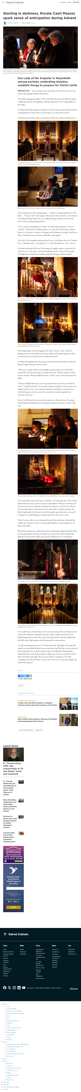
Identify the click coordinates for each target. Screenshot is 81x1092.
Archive (5, 1089)
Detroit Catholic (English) (11, 1087)
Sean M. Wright (38, 971)
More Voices (40, 978)
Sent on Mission (11, 1032)
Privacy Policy (56, 988)
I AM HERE (10, 1035)
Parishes (55, 964)
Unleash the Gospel (12, 1075)
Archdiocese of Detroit (56, 957)
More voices (10, 1056)
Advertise (71, 952)
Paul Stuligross (39, 975)
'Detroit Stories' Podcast (13, 1028)
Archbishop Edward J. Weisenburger (40, 951)
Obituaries (6, 971)
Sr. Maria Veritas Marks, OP (40, 957)
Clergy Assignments (7, 968)
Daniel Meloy (12, 23)
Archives (55, 954)
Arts (4, 964)
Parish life (39, 730)
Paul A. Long (40, 967)
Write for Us (72, 954)
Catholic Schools (6, 961)
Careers (54, 967)
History (8, 1037)
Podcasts (23, 952)
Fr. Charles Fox (11, 1049)
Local (33, 23)
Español (5, 973)
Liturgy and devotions (26, 730)
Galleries (23, 954)
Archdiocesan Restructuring (15, 1013)
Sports (5, 958)
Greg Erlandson (11, 1051)
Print (21, 685)
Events (5, 976)
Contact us (55, 952)
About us (55, 949)
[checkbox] (13, 902)
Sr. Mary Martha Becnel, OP (39, 963)
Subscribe (76, 2)
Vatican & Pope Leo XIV (8, 955)
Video (22, 949)
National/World (8, 952)
